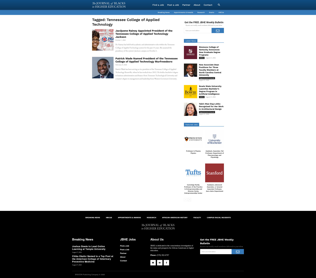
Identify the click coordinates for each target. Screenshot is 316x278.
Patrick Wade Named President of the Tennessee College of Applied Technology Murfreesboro (146, 60)
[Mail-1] (159, 262)
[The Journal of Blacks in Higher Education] (109, 5)
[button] (219, 5)
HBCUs (202, 58)
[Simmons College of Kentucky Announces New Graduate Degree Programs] (190, 52)
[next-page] (189, 199)
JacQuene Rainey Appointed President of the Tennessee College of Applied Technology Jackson (143, 33)
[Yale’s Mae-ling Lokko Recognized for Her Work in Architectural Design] (190, 109)
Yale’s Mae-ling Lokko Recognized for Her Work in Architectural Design (211, 106)
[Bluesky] (153, 262)
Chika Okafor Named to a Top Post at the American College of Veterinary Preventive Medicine (92, 259)
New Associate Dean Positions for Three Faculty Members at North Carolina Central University (210, 70)
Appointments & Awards (207, 78)
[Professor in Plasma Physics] (193, 139)
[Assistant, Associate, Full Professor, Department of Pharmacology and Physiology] (214, 139)
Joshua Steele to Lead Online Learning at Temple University (89, 248)
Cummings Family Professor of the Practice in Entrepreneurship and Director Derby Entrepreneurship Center (193, 189)
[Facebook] (166, 262)
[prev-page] (185, 199)
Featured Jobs (191, 125)
